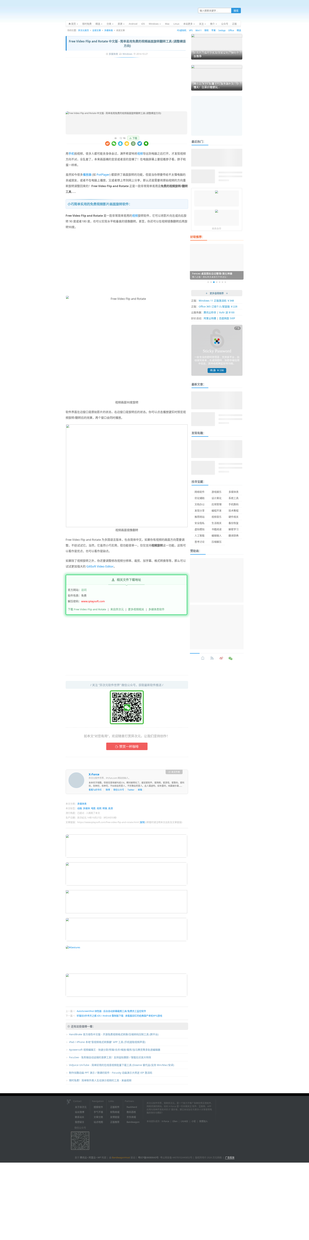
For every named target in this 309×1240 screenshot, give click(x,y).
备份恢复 (234, 523)
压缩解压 (217, 541)
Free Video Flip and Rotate (83, 540)
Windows (127, 53)
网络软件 (200, 491)
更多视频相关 (136, 609)
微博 (108, 789)
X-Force (94, 774)
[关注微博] (221, 658)
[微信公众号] (231, 658)
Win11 (198, 30)
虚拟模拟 (200, 529)
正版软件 (114, 1107)
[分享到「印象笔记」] (146, 143)
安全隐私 (200, 523)
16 (124, 138)
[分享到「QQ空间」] (126, 143)
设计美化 (217, 498)
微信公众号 (118, 789)
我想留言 (79, 1122)
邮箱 (140, 789)
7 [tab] (225, 282)
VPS (191, 30)
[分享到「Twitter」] (139, 143)
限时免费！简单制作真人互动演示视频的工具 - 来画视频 (100, 1080)
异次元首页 (83, 30)
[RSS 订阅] (212, 658)
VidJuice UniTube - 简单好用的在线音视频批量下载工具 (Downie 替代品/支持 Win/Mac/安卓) (121, 1065)
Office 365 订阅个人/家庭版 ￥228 (218, 306)
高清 (110, 808)
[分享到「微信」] (114, 143)
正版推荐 (114, 1122)
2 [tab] (211, 282)
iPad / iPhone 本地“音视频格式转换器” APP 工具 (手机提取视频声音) (107, 1042)
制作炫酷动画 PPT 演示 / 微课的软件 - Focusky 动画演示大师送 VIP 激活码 (110, 1072)
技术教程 (234, 510)
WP (99, 1157)
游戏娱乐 (217, 491)
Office (231, 30)
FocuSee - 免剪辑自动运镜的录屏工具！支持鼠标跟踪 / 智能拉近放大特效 (110, 1057)
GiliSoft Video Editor (100, 566)
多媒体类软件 (156, 609)
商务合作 (216, 228)
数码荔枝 (131, 1112)
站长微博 (79, 1112)
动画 (79, 808)
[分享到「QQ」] (120, 143)
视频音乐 (217, 516)
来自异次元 (117, 609)
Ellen (175, 1121)
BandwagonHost (121, 1157)
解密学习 (234, 529)
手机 (71, 154)
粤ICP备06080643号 (148, 1157)
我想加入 (203, 1121)
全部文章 (96, 30)
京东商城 (131, 1117)
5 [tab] (219, 282)
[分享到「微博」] (107, 143)
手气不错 (98, 1112)
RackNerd (132, 1107)
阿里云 (92, 1157)
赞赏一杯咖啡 (129, 746)
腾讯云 (83, 1157)
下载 (135, 138)
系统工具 (234, 498)
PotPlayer (103, 175)
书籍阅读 (217, 529)
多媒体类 (108, 30)
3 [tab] (214, 282)
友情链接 (114, 1117)
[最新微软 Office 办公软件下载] (216, 192)
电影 (93, 808)
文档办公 (200, 504)
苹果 (213, 30)
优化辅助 (200, 498)
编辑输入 (217, 535)
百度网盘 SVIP (227, 318)
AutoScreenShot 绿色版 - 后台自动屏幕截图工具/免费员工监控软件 (111, 1011)
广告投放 (229, 1157)
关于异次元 (81, 1107)
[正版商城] (203, 658)
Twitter (130, 789)
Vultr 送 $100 (226, 312)
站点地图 (98, 1122)
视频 (140, 154)
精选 (239, 30)
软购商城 (114, 1112)
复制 (142, 822)
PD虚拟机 (181, 30)
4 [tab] (216, 282)
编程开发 (217, 510)
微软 (206, 30)
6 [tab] (222, 282)
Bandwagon (133, 1122)
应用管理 (217, 504)
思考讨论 (200, 541)
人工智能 (200, 535)
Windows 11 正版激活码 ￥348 (216, 300)
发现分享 (200, 510)
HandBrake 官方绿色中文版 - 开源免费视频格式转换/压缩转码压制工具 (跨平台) (113, 1034)
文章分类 (98, 1117)
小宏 (194, 1121)
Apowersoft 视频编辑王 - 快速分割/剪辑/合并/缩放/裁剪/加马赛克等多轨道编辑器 (114, 1049)
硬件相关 (234, 516)
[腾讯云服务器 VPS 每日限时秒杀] (216, 211)
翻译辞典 (234, 535)
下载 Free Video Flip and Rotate (87, 609)
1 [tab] (208, 282)
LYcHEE (184, 1121)
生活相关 (217, 523)
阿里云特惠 (210, 318)
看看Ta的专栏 (95, 789)
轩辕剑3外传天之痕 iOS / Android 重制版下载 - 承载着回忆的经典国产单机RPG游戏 (119, 1015)
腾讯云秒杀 (210, 312)
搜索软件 (98, 1107)
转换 (104, 808)
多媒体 (86, 808)
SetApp (221, 30)
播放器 (87, 175)
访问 (84, 590)
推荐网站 (200, 516)
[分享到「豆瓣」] (133, 143)
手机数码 (234, 504)
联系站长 (79, 1117)
